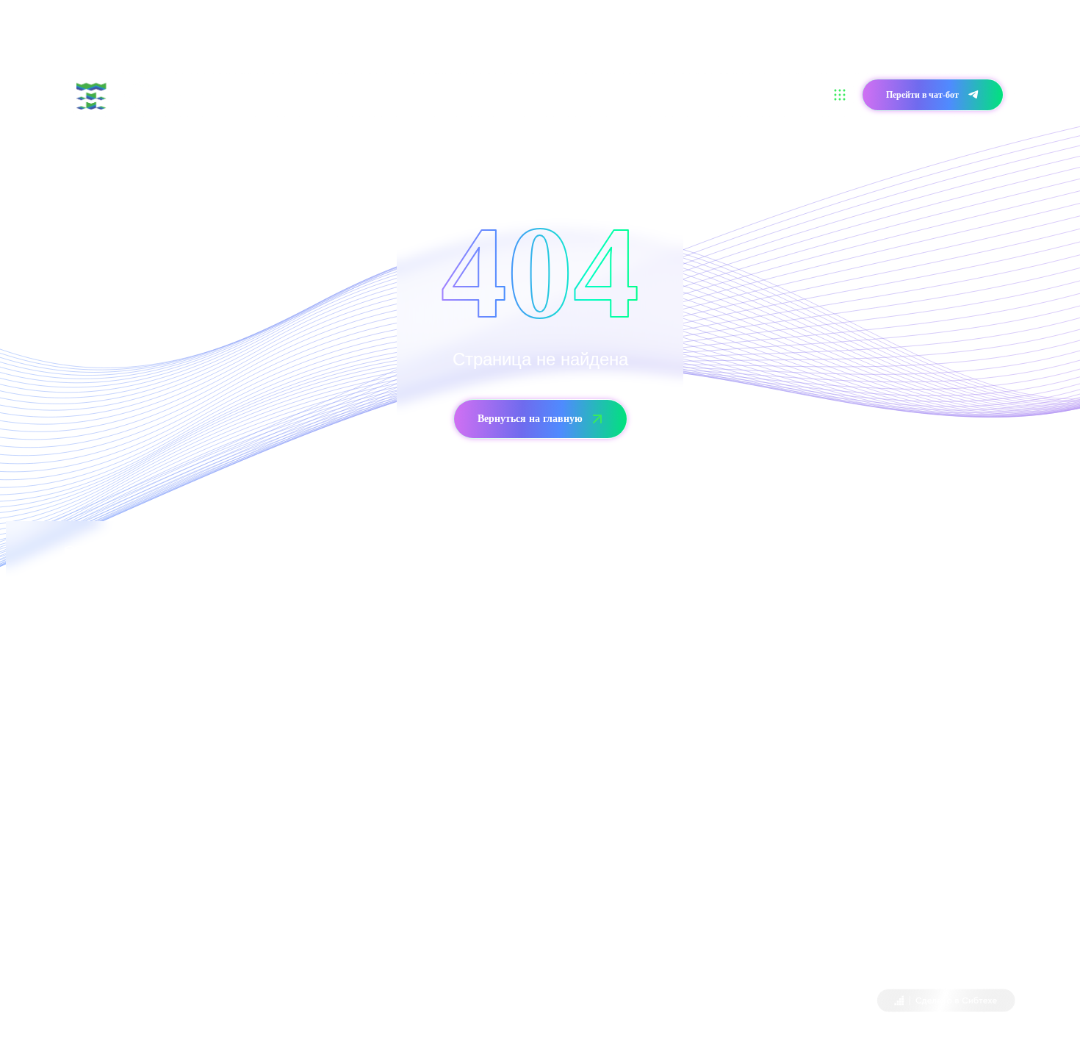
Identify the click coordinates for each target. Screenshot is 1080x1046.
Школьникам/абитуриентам (328, 94)
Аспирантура (514, 94)
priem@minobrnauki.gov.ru (705, 692)
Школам (579, 94)
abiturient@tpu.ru (196, 816)
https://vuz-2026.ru (285, 898)
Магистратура (436, 94)
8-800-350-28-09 (143, 733)
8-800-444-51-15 (630, 651)
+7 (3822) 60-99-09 (106, 775)
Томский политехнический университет (197, 1002)
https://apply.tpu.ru (271, 939)
